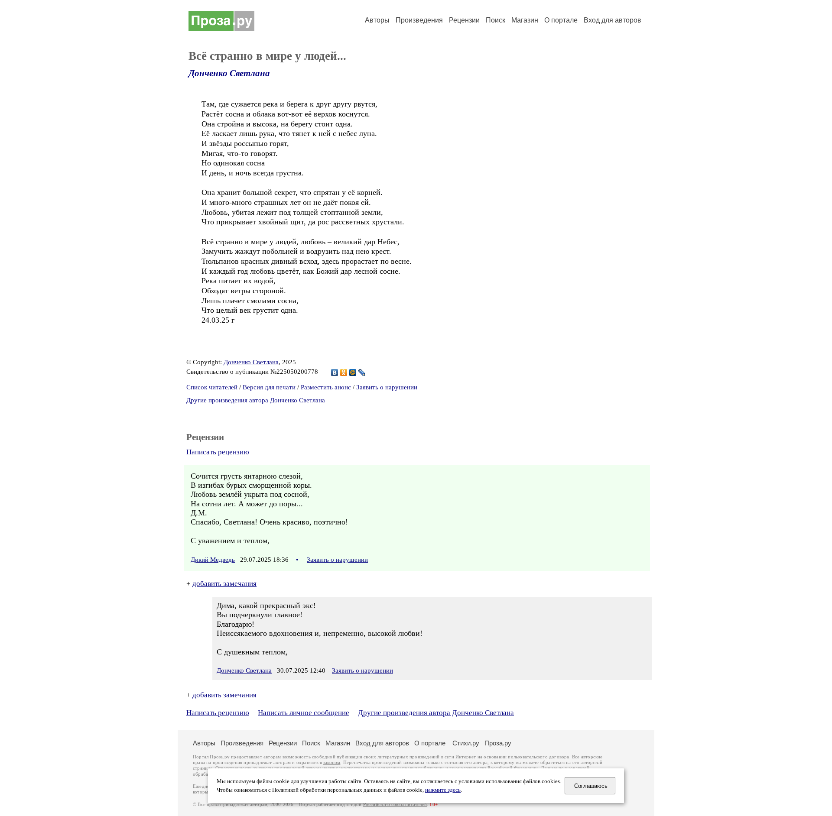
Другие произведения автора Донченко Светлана (255, 400)
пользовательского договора (538, 756)
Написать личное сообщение (303, 713)
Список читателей (211, 387)
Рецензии (464, 20)
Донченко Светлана (229, 73)
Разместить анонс (326, 387)
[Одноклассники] (343, 372)
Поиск (495, 20)
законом (331, 762)
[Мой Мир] (353, 372)
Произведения (419, 20)
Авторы (377, 20)
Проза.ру (497, 743)
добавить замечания (224, 584)
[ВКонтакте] (334, 372)
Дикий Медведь (213, 559)
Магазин (524, 20)
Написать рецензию (217, 452)
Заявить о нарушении (386, 387)
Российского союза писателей (395, 804)
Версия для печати (269, 387)
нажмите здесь (443, 790)
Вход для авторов (612, 20)
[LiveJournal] (362, 372)
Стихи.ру (465, 743)
